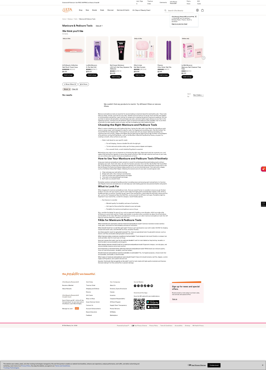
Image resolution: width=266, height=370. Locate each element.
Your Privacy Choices (198, 365)
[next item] (203, 58)
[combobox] (198, 95)
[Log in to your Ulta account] (197, 10)
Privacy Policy (26, 366)
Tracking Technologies (11, 368)
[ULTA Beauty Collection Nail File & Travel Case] (73, 54)
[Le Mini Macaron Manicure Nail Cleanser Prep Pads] (193, 55)
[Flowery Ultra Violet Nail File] (169, 54)
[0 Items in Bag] (202, 10)
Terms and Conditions (62, 366)
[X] (196, 16)
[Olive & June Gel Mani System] (145, 54)
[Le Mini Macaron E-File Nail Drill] (97, 54)
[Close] (262, 365)
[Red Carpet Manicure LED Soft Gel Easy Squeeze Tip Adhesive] (121, 55)
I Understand (214, 365)
